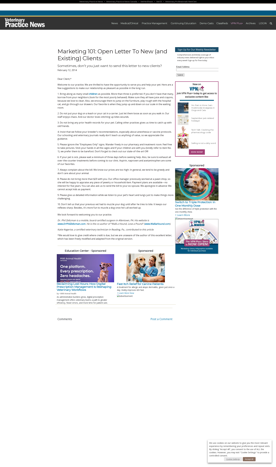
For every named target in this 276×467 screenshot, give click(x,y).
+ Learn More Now (125, 293)
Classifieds (222, 23)
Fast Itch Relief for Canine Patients (140, 284)
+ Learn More (182, 215)
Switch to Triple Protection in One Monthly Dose (195, 203)
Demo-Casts (206, 23)
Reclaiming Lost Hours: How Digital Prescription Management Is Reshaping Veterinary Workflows (84, 286)
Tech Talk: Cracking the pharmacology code (202, 131)
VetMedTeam (146, 2)
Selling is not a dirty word (203, 143)
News (114, 23)
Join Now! (197, 152)
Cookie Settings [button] (233, 459)
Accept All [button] (249, 459)
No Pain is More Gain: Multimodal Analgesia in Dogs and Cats (203, 107)
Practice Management (154, 23)
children (93, 93)
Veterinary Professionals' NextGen (181, 2)
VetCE (159, 2)
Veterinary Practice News (91, 2)
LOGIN (263, 23)
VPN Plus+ (237, 23)
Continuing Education (183, 23)
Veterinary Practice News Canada (121, 2)
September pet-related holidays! (202, 119)
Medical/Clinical (129, 23)
